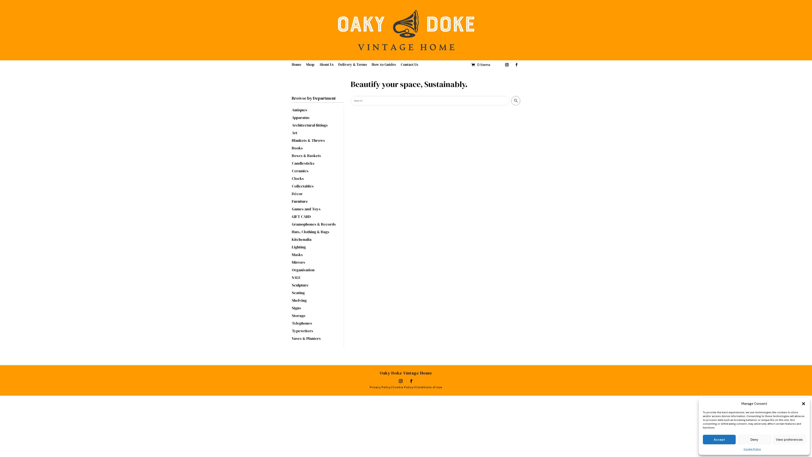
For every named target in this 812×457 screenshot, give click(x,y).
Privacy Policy (380, 387)
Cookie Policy (752, 449)
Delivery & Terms (352, 65)
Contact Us (409, 65)
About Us (326, 65)
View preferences (789, 440)
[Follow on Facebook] (516, 64)
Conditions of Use (428, 387)
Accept (719, 440)
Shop (310, 65)
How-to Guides (384, 65)
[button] (803, 404)
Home (296, 65)
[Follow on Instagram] (506, 64)
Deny (754, 440)
